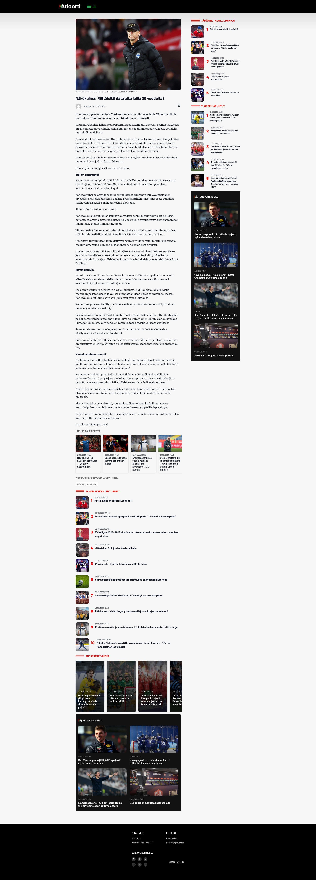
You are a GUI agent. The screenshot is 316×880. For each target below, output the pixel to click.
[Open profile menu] (94, 6)
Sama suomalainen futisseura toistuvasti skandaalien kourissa (131, 579)
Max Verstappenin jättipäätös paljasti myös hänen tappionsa (99, 761)
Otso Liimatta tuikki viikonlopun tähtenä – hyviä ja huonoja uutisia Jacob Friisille (170, 463)
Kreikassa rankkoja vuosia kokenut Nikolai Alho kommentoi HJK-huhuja (142, 463)
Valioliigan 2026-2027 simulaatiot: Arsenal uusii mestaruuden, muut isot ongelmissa (137, 534)
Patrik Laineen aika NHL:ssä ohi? (113, 500)
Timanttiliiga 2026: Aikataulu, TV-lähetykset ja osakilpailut (129, 595)
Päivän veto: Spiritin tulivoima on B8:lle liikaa (121, 563)
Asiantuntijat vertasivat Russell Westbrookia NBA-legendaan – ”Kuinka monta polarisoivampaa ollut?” (224, 182)
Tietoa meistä (171, 838)
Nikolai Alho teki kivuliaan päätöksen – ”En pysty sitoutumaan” (87, 462)
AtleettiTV (136, 838)
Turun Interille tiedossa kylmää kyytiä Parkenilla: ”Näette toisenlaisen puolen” (224, 165)
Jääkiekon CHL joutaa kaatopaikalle (116, 548)
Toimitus (87, 106)
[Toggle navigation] (89, 6)
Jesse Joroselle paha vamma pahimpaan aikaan (116, 460)
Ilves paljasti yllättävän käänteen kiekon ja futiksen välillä (224, 132)
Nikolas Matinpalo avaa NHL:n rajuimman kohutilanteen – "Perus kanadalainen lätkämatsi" (133, 644)
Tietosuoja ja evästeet (175, 842)
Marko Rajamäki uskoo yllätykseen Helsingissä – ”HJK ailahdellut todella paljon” (224, 118)
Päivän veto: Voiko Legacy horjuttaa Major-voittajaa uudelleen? (131, 611)
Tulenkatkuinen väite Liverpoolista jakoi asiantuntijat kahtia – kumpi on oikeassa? (225, 149)
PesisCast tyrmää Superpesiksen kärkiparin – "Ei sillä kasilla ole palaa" (135, 516)
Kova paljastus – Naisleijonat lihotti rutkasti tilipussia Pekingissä (150, 761)
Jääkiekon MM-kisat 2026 (142, 842)
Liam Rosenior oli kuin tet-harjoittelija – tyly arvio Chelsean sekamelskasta (100, 804)
